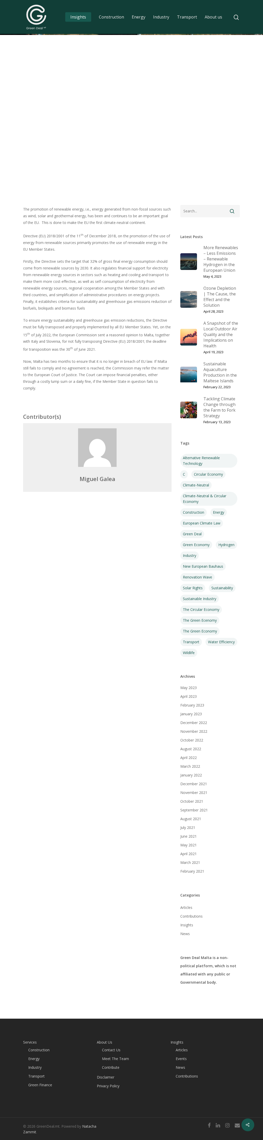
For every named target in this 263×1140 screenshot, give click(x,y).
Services (30, 1042)
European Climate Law (201, 523)
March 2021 (190, 862)
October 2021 (191, 801)
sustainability (222, 587)
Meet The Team (115, 1058)
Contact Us (111, 1049)
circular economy (208, 474)
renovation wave (197, 577)
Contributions (191, 916)
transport (191, 641)
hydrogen (226, 544)
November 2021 (193, 792)
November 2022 (193, 731)
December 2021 (193, 783)
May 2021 (188, 845)
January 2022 (191, 775)
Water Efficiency (221, 641)
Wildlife (189, 652)
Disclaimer (105, 1077)
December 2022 (193, 722)
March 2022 (190, 766)
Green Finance (40, 1084)
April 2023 (188, 696)
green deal (192, 533)
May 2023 (188, 687)
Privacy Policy (108, 1085)
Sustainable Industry (199, 598)
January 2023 (191, 713)
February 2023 (192, 705)
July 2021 (187, 827)
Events (181, 1058)
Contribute (110, 1067)
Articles (186, 907)
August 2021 (190, 818)
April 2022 (188, 757)
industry (189, 555)
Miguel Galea (97, 479)
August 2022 (190, 748)
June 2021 (188, 836)
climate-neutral (196, 485)
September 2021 (194, 810)
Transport (187, 17)
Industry (161, 17)
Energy (138, 17)
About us (213, 17)
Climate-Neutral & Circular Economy (204, 498)
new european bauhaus (203, 566)
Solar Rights (193, 587)
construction (193, 512)
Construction (111, 17)
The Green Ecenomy (200, 620)
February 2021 (192, 871)
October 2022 (191, 740)
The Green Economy (200, 631)
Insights (78, 17)
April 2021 (188, 853)
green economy (196, 544)
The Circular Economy (201, 609)
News (185, 933)
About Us (104, 1042)
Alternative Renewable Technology (201, 460)
